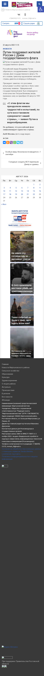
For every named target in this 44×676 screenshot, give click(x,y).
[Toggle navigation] (5, 4)
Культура (5, 377)
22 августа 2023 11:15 (11, 45)
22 (34, 194)
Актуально (6, 387)
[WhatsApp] (14, 142)
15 (34, 191)
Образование (7, 374)
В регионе (6, 393)
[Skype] (18, 142)
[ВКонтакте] (4, 142)
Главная (5, 364)
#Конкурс (6, 400)
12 (16, 191)
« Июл (3, 204)
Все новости (7, 397)
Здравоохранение (9, 380)
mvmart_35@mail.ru (29, 18)
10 (4, 191)
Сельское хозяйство (10, 371)
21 (28, 194)
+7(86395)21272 (15, 18)
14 (28, 191)
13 (22, 191)
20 (22, 194)
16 (40, 191)
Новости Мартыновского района (18, 10)
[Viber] (11, 142)
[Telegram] (21, 142)
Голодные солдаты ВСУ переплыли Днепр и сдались (24, 163)
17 (4, 194)
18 (10, 194)
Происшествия (8, 390)
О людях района (9, 384)
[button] (41, 9)
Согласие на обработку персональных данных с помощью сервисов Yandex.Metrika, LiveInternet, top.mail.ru (21, 451)
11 (10, 191)
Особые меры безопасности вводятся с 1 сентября (23, 153)
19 (16, 194)
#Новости (7, 49)
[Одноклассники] (7, 142)
